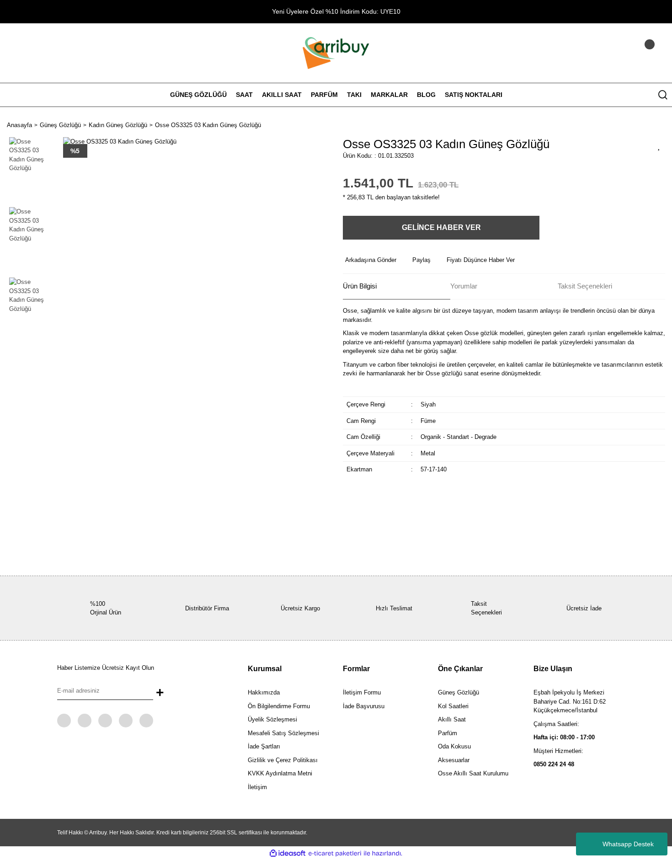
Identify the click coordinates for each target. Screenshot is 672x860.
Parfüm (447, 733)
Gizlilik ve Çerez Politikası (283, 760)
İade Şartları (264, 746)
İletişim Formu (362, 692)
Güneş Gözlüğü (458, 692)
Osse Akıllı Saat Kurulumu (473, 773)
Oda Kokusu (454, 746)
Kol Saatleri (453, 706)
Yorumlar (463, 286)
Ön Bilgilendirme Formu (279, 706)
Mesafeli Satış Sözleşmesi (283, 733)
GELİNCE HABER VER (441, 227)
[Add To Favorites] (659, 145)
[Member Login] (638, 53)
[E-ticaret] (335, 853)
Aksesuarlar (453, 760)
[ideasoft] (287, 853)
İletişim (257, 787)
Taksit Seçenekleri (585, 286)
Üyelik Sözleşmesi (272, 719)
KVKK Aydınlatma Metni (280, 773)
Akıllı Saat (452, 719)
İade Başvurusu (363, 706)
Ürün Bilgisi (360, 286)
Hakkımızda (264, 692)
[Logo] (336, 52)
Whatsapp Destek (628, 844)
